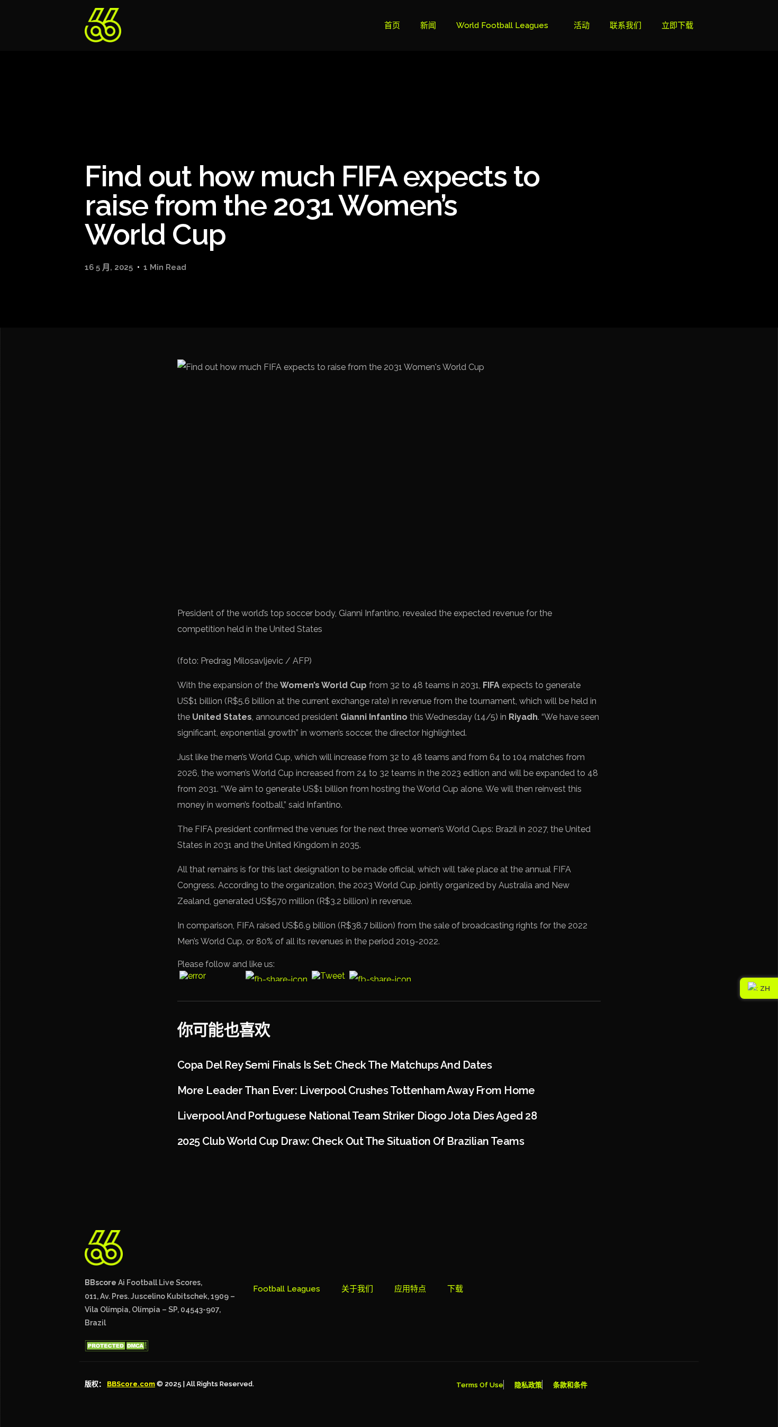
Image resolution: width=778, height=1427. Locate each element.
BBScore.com (131, 1384)
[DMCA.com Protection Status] (116, 1348)
